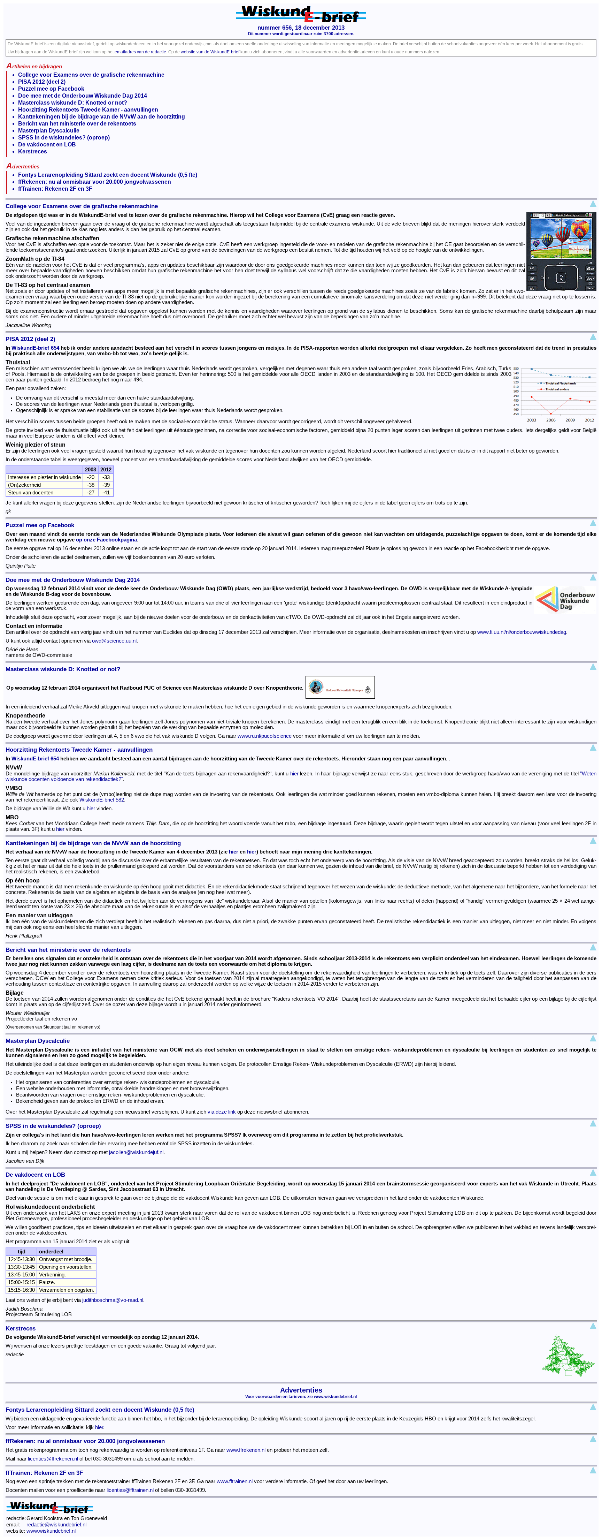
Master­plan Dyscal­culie (48, 131)
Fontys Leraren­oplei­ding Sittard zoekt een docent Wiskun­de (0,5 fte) (107, 175)
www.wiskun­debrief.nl (335, 1396)
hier (294, 773)
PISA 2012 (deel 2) (41, 82)
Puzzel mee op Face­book (51, 89)
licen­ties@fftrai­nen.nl (130, 1490)
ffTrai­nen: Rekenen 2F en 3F (55, 189)
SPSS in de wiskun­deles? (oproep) (64, 138)
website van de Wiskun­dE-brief (210, 52)
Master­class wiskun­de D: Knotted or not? (72, 103)
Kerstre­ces (32, 151)
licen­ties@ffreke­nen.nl (53, 1459)
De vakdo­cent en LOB (47, 144)
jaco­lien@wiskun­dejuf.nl (136, 1152)
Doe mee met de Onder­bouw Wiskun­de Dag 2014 (82, 96)
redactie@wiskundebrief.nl (56, 1524)
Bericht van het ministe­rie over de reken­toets (77, 124)
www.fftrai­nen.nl (235, 1481)
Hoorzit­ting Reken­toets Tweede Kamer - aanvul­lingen (88, 110)
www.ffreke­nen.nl (245, 1450)
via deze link (222, 1112)
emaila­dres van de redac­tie (140, 52)
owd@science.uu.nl (114, 641)
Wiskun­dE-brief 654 (35, 348)
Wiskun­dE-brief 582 (101, 800)
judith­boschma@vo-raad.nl (112, 1300)
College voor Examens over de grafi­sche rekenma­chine (91, 75)
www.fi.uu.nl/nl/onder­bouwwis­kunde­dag (521, 632)
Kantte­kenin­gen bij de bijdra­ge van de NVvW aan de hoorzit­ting (101, 117)
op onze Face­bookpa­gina (106, 540)
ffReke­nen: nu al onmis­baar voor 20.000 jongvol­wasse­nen (94, 182)
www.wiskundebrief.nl (51, 1531)
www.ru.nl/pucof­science (265, 736)
